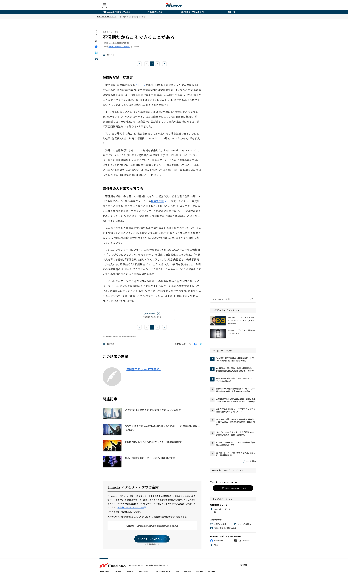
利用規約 (243, 565)
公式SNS (118, 571)
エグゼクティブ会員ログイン (193, 12)
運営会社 (187, 571)
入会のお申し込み (154, 12)
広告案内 (130, 571)
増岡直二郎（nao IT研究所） (143, 369)
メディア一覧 (104, 571)
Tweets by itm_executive (224, 482)
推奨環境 (211, 571)
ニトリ (139, 85)
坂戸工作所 (157, 201)
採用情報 (199, 571)
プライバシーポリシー (162, 571)
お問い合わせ (143, 571)
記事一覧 (231, 12)
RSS (177, 571)
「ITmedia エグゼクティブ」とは (116, 12)
